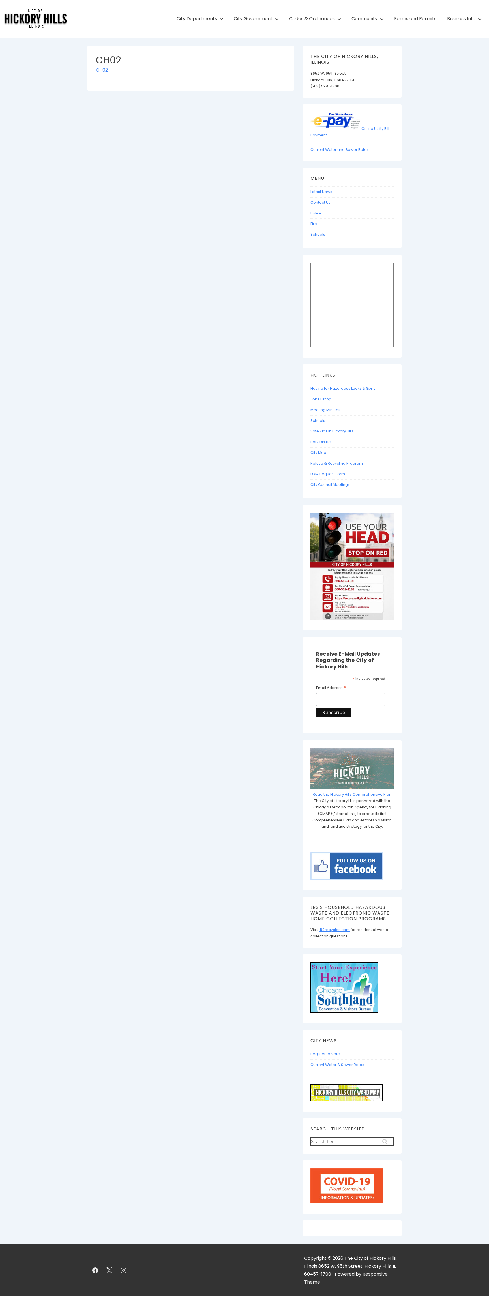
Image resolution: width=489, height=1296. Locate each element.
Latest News (321, 191)
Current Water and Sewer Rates (339, 149)
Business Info (461, 18)
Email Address (331, 688)
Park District (321, 442)
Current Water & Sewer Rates (337, 1064)
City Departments (197, 18)
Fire (313, 223)
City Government (253, 18)
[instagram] (123, 1270)
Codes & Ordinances (312, 18)
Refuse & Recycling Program (336, 463)
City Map (318, 452)
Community (364, 18)
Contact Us (320, 202)
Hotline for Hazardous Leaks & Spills (343, 388)
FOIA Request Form (327, 474)
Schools (317, 234)
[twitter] (109, 1270)
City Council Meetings (330, 484)
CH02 (102, 70)
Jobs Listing (320, 399)
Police (316, 213)
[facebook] (95, 1270)
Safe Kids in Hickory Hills (332, 431)
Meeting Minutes (325, 410)
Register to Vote (325, 1054)
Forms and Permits (415, 18)
